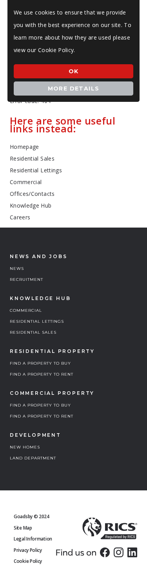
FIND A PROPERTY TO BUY (40, 363)
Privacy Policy (28, 550)
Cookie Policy (28, 561)
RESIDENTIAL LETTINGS (37, 321)
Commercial (26, 182)
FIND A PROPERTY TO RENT (41, 374)
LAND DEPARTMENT (33, 458)
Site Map (23, 527)
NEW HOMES (25, 447)
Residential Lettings (36, 170)
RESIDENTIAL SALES (33, 332)
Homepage (24, 146)
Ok (74, 71)
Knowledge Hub (31, 205)
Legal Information (33, 538)
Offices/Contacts (32, 193)
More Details (74, 88)
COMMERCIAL (26, 310)
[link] (105, 552)
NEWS (17, 268)
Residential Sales (32, 158)
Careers (20, 217)
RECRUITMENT (26, 279)
